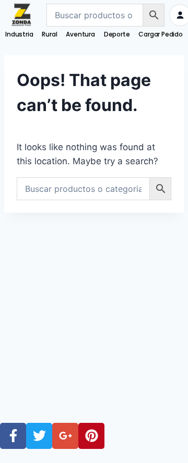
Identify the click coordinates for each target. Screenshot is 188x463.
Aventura (80, 34)
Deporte (117, 34)
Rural (49, 34)
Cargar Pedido (160, 34)
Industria (19, 34)
